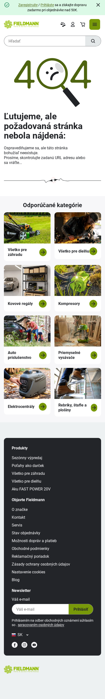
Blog (16, 579)
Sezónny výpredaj (27, 458)
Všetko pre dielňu (26, 481)
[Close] (98, 5)
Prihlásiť (81, 609)
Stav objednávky (26, 533)
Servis (17, 525)
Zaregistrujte (28, 5)
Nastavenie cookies (28, 572)
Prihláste (47, 5)
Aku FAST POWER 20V (31, 489)
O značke (20, 509)
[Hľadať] (93, 41)
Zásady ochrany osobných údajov (41, 564)
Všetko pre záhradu (28, 473)
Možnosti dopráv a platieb (34, 540)
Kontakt (18, 517)
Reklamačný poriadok (30, 556)
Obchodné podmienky (30, 548)
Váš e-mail (21, 599)
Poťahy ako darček (28, 465)
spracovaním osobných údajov (41, 625)
